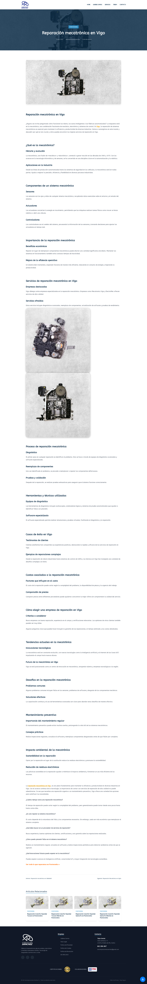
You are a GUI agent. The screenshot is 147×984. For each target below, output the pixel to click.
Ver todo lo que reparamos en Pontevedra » (43, 864)
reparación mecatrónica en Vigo (39, 786)
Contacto (123, 4)
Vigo (98, 126)
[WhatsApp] (32, 957)
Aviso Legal (64, 941)
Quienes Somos (97, 4)
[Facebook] (22, 957)
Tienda (115, 4)
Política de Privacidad (66, 945)
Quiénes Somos (65, 938)
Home (88, 4)
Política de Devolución (67, 951)
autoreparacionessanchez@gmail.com (108, 949)
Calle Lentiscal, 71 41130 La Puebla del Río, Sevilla (106, 941)
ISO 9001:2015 (64, 954)
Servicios (107, 4)
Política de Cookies (66, 948)
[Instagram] (27, 957)
